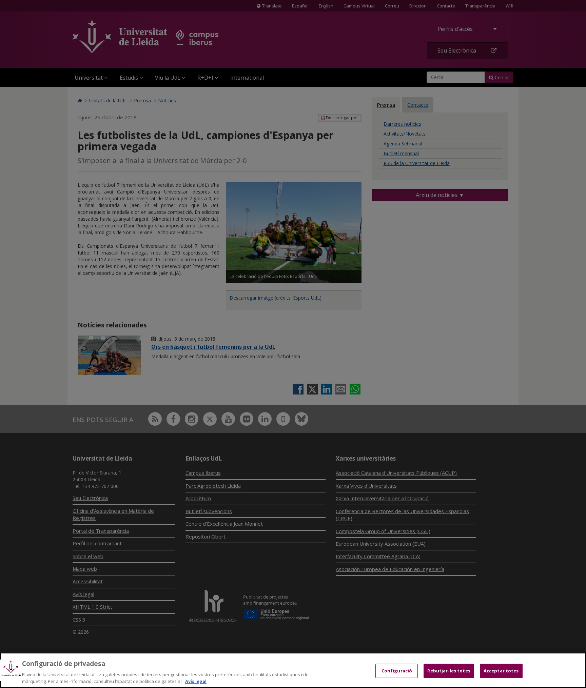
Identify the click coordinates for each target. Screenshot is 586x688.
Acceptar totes (501, 671)
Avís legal (196, 681)
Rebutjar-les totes (448, 671)
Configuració (397, 671)
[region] (293, 670)
